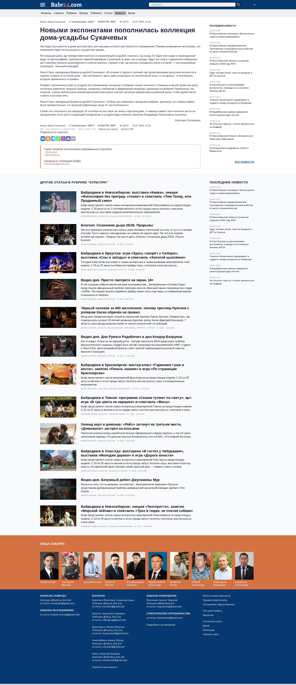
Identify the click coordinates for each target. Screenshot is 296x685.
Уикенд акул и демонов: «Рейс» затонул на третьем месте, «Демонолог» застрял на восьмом (131, 426)
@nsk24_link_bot (112, 643)
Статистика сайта (212, 621)
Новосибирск (126, 216)
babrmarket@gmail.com (169, 618)
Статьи (108, 13)
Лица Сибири (52, 543)
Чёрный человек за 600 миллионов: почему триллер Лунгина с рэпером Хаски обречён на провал (135, 310)
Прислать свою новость (104, 667)
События (113, 216)
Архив (131, 13)
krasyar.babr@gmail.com (115, 633)
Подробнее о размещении (160, 625)
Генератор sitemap (110, 678)
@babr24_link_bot (61, 600)
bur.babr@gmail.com (114, 606)
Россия (111, 244)
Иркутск (122, 270)
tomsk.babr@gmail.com (115, 660)
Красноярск (124, 389)
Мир (113, 21)
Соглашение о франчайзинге (219, 604)
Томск (122, 414)
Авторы (83, 13)
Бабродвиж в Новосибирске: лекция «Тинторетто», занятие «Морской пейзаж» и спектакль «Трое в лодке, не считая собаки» (137, 509)
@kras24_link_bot (112, 630)
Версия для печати (108, 129)
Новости (120, 13)
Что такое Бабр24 (212, 611)
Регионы (46, 13)
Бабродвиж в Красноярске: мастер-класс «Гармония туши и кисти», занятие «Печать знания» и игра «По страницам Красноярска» (132, 369)
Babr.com (66, 5)
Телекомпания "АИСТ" (83, 21)
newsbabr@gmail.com (56, 164)
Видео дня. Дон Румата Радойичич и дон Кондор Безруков (131, 337)
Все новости (244, 162)
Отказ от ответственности (217, 596)
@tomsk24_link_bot (113, 657)
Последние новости (223, 25)
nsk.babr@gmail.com (114, 647)
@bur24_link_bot (112, 603)
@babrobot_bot (166, 603)
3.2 (59, 678)
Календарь (209, 630)
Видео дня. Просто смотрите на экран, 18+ (117, 280)
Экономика (130, 328)
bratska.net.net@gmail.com (65, 614)
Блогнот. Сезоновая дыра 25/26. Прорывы (117, 225)
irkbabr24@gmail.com (114, 620)
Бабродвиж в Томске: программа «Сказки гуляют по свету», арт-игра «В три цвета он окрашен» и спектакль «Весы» (136, 400)
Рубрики (71, 13)
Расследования (115, 328)
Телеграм (51, 152)
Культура (103, 21)
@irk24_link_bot (112, 617)
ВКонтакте (52, 155)
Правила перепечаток (215, 600)
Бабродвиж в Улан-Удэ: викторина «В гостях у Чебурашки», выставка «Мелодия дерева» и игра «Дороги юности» (132, 453)
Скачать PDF (127, 129)
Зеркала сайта (211, 634)
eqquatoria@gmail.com (169, 606)
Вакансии (208, 615)
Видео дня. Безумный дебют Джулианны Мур (120, 480)
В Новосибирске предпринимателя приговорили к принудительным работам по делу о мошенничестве (231, 48)
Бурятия (141, 328)
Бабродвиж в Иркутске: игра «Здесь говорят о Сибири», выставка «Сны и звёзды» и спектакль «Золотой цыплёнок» (133, 255)
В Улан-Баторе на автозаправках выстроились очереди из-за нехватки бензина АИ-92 (229, 87)
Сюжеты (59, 13)
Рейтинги (96, 13)
